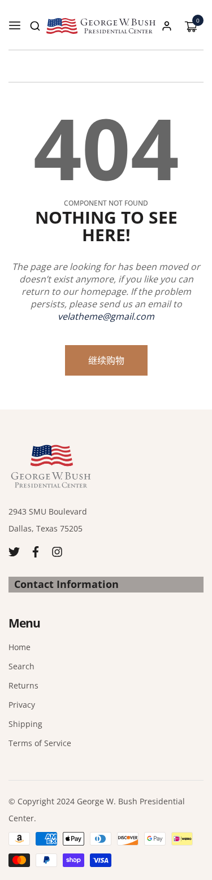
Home (19, 647)
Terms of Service (39, 743)
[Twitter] (14, 551)
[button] (35, 26)
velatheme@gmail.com (106, 316)
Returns (23, 685)
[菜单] (15, 26)
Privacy (21, 704)
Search (21, 666)
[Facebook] (35, 551)
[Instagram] (57, 551)
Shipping (25, 723)
